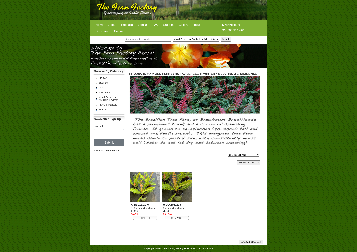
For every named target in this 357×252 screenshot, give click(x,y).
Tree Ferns (104, 92)
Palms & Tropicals (108, 104)
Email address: (101, 126)
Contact (119, 31)
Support (168, 24)
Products (127, 24)
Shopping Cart (235, 29)
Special (143, 24)
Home (100, 24)
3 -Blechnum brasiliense (143, 208)
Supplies (103, 109)
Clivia (101, 87)
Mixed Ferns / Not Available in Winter (108, 98)
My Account (232, 24)
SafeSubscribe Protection (107, 150)
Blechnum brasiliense (237, 73)
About (112, 24)
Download (102, 31)
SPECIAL (103, 78)
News (196, 24)
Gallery (183, 24)
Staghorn (103, 83)
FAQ (155, 24)
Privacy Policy (206, 248)
